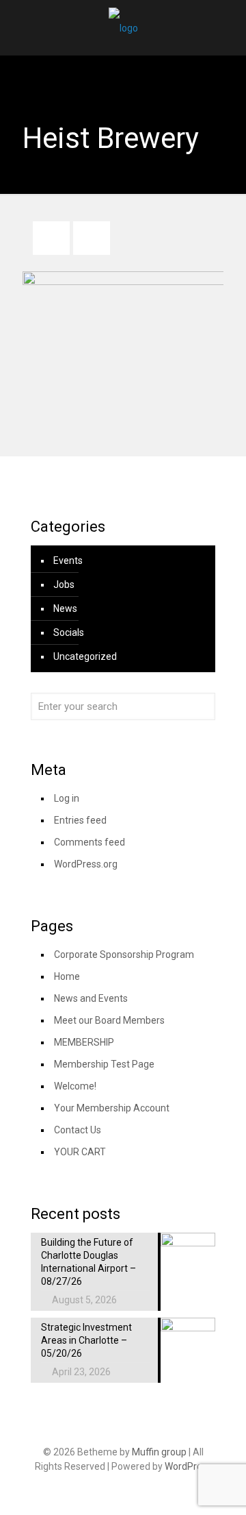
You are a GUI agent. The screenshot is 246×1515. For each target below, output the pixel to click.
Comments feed (89, 842)
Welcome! (75, 1086)
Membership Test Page (104, 1064)
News (65, 608)
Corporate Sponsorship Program (124, 954)
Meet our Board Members (109, 1020)
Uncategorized (85, 656)
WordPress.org (86, 864)
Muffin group (159, 1451)
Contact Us (77, 1129)
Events (68, 560)
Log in (66, 798)
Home (67, 976)
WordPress (188, 1466)
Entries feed (80, 820)
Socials (68, 632)
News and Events (91, 998)
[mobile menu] (227, 27)
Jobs (63, 584)
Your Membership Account (111, 1108)
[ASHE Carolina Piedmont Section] (123, 27)
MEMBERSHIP (84, 1042)
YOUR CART (80, 1151)
